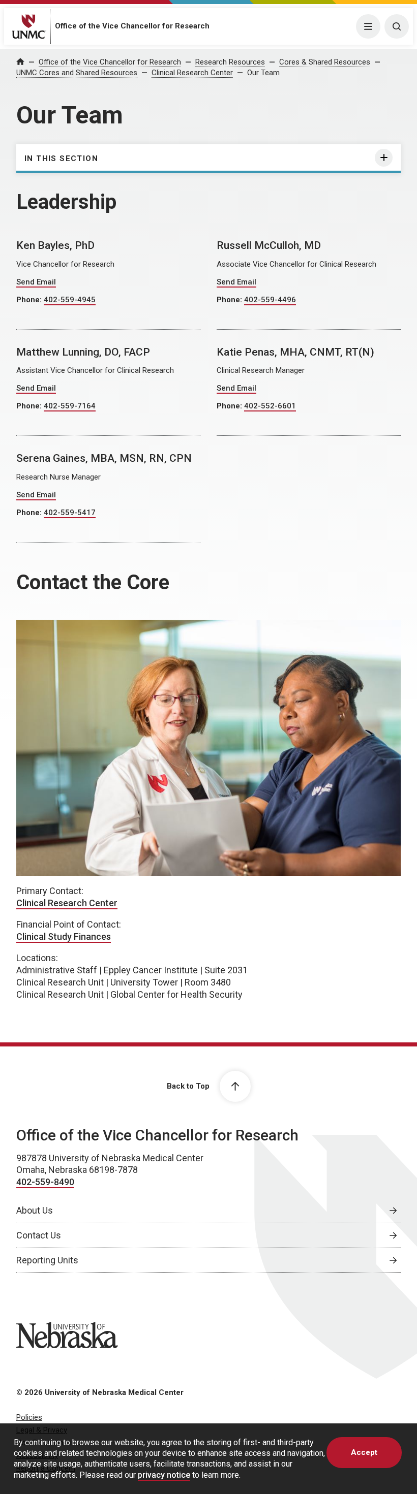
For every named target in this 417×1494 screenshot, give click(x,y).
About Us (34, 1210)
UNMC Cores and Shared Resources (76, 72)
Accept (364, 1452)
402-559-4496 (270, 299)
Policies (29, 1417)
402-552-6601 (270, 405)
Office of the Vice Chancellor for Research (132, 25)
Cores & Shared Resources (324, 62)
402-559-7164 (70, 405)
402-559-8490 (45, 1182)
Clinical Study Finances (63, 936)
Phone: (30, 299)
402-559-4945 (70, 299)
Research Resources (230, 62)
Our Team (263, 72)
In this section (61, 158)
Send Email (36, 282)
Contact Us (38, 1235)
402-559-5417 (70, 512)
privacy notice (164, 1475)
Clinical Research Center (192, 72)
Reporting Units (47, 1260)
